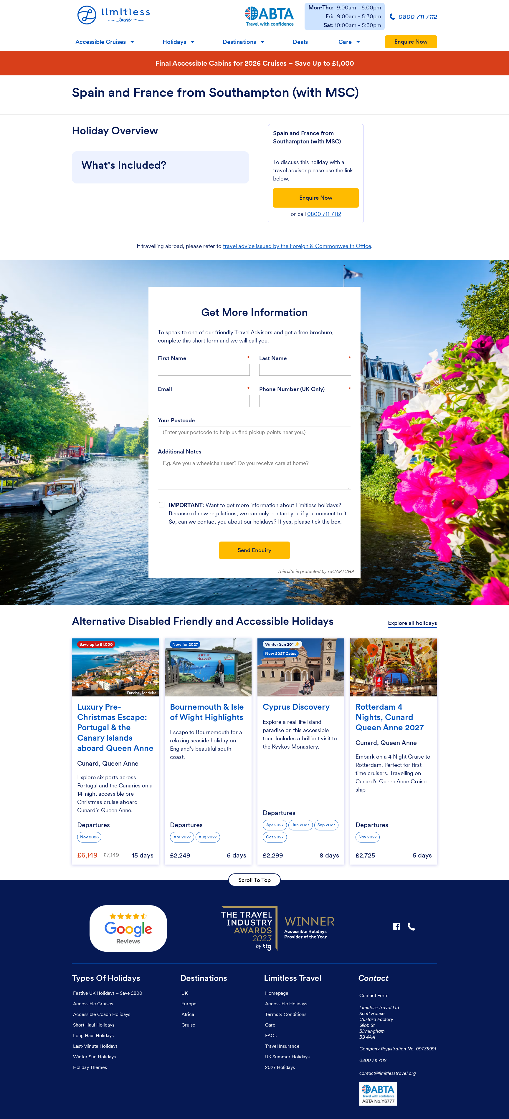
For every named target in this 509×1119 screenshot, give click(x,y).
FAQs (271, 1035)
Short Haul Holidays (93, 1025)
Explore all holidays (412, 623)
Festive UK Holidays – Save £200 (107, 993)
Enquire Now (411, 41)
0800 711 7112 (324, 214)
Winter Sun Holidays (94, 1057)
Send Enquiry (254, 550)
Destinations (239, 42)
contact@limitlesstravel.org (387, 1073)
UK (184, 993)
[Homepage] (153, 16)
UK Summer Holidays (287, 1057)
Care (345, 42)
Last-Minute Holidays (95, 1046)
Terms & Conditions (285, 1014)
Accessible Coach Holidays (101, 1014)
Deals (300, 42)
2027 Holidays (280, 1067)
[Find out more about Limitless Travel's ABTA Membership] (269, 16)
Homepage (276, 993)
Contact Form (374, 995)
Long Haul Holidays (93, 1035)
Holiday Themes (90, 1067)
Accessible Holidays (286, 1004)
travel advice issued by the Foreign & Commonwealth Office (297, 246)
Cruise (188, 1025)
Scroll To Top (254, 879)
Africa (187, 1014)
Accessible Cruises (100, 42)
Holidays (174, 42)
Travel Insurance (282, 1046)
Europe (188, 1004)
